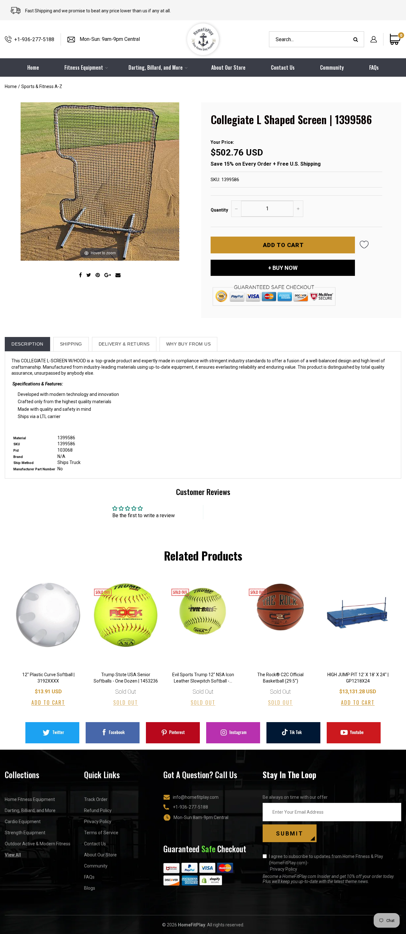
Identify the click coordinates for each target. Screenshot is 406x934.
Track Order (96, 799)
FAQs (374, 67)
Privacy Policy (97, 821)
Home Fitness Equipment (30, 799)
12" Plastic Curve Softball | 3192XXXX (48, 677)
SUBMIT (289, 833)
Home (11, 86)
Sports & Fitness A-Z (41, 86)
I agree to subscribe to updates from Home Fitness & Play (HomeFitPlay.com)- (326, 863)
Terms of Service (101, 832)
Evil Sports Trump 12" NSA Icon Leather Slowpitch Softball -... (203, 677)
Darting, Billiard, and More (30, 810)
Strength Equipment (25, 832)
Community (332, 67)
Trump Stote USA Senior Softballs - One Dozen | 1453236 (126, 677)
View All (13, 854)
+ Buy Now (283, 267)
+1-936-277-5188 (34, 39)
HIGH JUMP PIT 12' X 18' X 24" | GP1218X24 (358, 677)
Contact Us (283, 67)
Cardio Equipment (23, 821)
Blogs (89, 888)
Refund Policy (98, 810)
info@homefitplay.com (196, 797)
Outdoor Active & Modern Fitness (37, 843)
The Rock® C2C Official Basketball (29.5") (280, 677)
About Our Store (228, 67)
